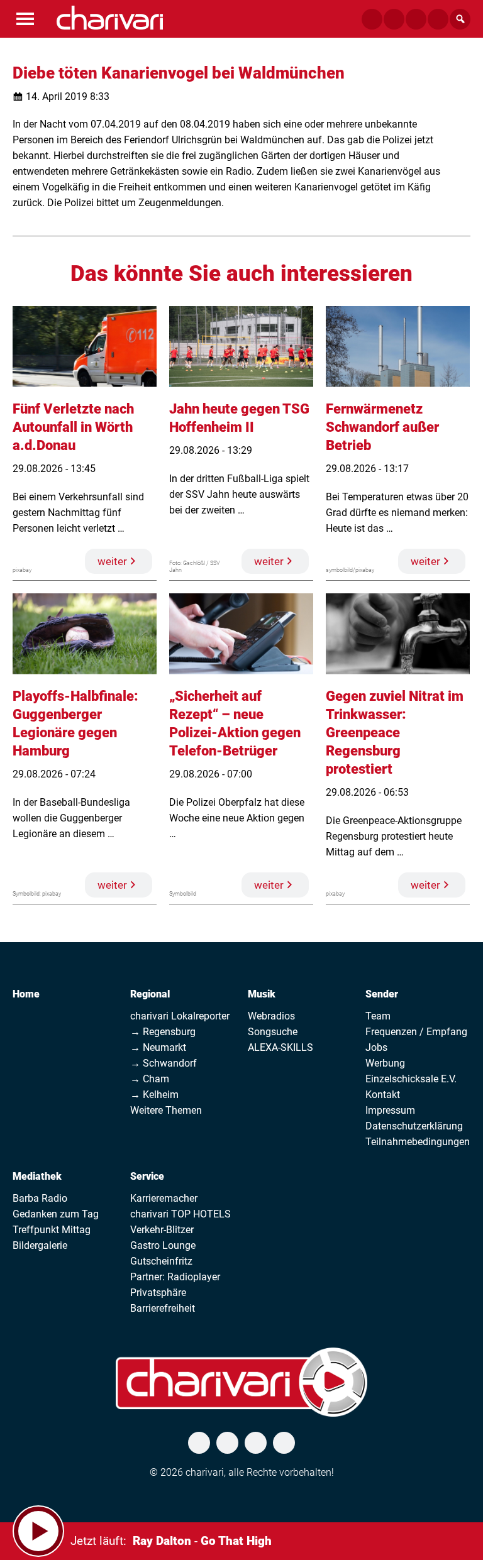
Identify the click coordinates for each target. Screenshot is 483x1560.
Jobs (376, 1047)
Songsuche (272, 1032)
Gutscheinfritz (161, 1261)
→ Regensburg (163, 1032)
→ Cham (149, 1079)
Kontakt (382, 1095)
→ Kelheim (154, 1095)
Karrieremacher (163, 1198)
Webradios (271, 1016)
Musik (261, 994)
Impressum (390, 1110)
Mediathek (37, 1176)
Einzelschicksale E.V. (411, 1079)
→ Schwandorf (163, 1063)
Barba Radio (40, 1198)
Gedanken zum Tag (56, 1214)
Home (26, 994)
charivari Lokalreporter (180, 1016)
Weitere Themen (166, 1110)
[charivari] (110, 18)
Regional (150, 994)
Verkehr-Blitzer (162, 1230)
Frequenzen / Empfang (416, 1032)
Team (378, 1016)
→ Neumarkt (158, 1047)
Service (147, 1176)
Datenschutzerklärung (414, 1126)
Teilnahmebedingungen (417, 1142)
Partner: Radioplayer (175, 1277)
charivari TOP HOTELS (180, 1214)
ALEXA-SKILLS (280, 1047)
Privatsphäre (158, 1293)
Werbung (385, 1063)
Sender (381, 994)
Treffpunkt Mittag (52, 1230)
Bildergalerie (40, 1245)
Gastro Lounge (163, 1245)
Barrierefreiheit (162, 1308)
